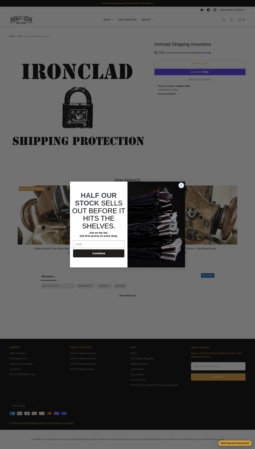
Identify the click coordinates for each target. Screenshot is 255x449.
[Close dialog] (181, 185)
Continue (98, 253)
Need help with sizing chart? (235, 443)
